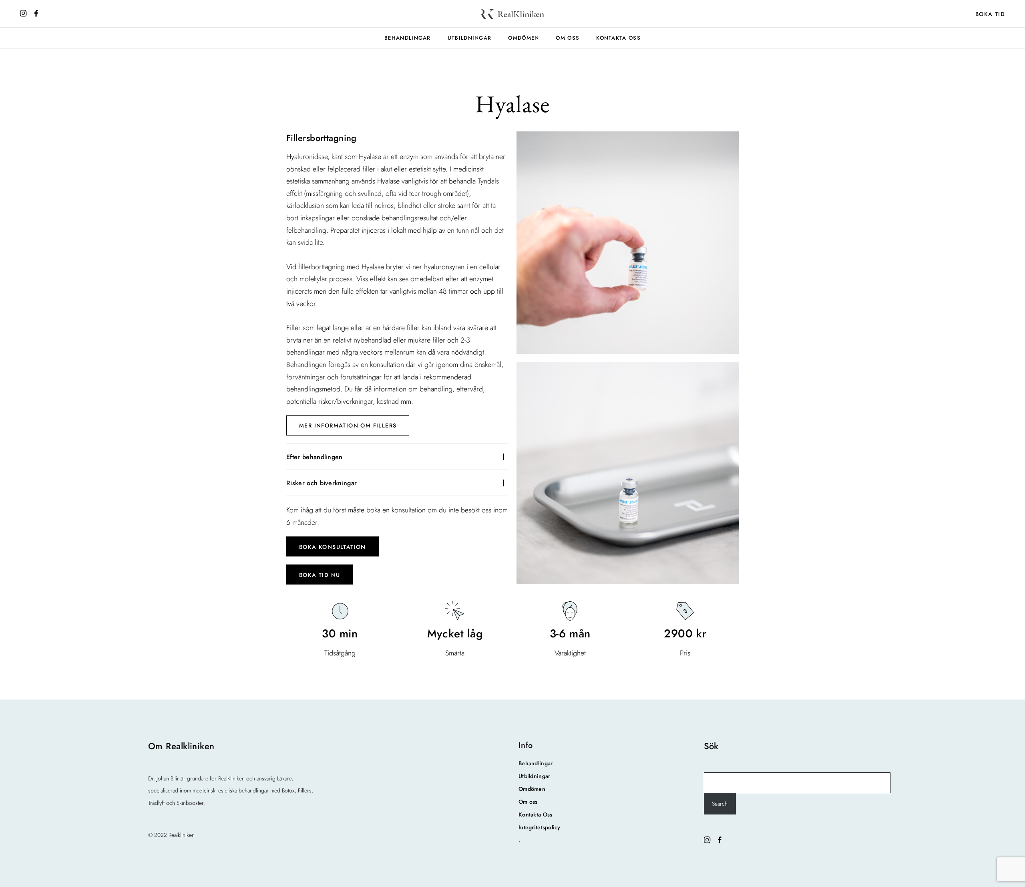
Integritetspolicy (540, 827)
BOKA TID (990, 14)
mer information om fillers (347, 425)
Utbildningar (470, 38)
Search (720, 804)
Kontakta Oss (618, 38)
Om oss (567, 38)
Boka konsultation (332, 547)
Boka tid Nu (319, 575)
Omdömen (523, 38)
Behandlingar (407, 38)
